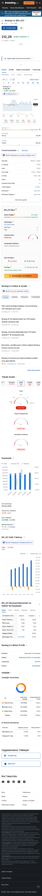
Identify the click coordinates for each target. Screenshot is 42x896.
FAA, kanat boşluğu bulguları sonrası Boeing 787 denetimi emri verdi (19, 307)
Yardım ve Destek (28, 800)
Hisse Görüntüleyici (17, 8)
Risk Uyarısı (5, 884)
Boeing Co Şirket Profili (13, 645)
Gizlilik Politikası (6, 878)
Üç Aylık (10, 547)
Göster (22, 637)
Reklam (25, 796)
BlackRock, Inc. (7, 732)
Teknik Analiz (8, 377)
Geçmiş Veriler (28, 74)
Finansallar (37, 70)
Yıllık (3, 547)
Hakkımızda (26, 792)
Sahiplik (19, 74)
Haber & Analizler (23, 70)
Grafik (11, 70)
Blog (3, 792)
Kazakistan (36, 666)
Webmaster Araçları (8, 805)
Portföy (4, 800)
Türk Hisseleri (31, 8)
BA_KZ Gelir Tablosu (12, 537)
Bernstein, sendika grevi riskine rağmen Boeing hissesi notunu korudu (21, 346)
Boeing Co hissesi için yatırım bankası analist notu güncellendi (20, 359)
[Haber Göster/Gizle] (14, 79)
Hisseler (5, 8)
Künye (25, 805)
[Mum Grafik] (4, 79)
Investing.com (12, 364)
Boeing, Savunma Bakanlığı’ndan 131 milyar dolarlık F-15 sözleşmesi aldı (19, 333)
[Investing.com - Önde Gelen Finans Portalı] (12, 3)
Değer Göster (34, 129)
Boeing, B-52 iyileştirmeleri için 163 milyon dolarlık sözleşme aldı (18, 320)
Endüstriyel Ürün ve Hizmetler (29, 657)
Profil (12, 74)
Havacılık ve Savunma (32, 653)
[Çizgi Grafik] (6, 79)
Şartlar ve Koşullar (7, 871)
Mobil (3, 796)
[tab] (11, 384)
